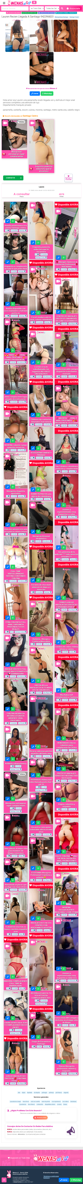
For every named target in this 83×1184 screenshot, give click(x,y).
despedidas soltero (50, 1104)
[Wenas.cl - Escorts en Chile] (16, 2)
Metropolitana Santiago (61, 17)
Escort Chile (24, 1172)
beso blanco (31, 1104)
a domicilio (40, 1104)
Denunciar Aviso (41, 1117)
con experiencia (56, 1101)
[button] (13, 13)
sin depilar (37, 1092)
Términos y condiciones (51, 1176)
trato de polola (46, 1101)
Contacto (46, 1178)
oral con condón (35, 1101)
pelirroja (51, 1092)
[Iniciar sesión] (34, 2)
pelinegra (44, 1092)
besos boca (26, 1101)
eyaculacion (22, 1104)
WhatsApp (48, 93)
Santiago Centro (74, 17)
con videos (66, 1101)
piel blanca (59, 1092)
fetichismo (73, 1101)
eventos (59, 1104)
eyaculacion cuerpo (15, 1101)
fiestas (65, 1104)
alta (19, 1092)
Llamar (35, 93)
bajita (23, 1092)
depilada (29, 1092)
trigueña (66, 1092)
